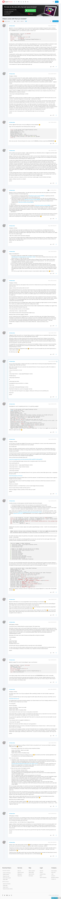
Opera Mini (5, 885)
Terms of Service (43, 877)
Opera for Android (6, 883)
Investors (53, 875)
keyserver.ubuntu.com (18, 513)
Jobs (52, 874)
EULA (41, 875)
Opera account (21, 872)
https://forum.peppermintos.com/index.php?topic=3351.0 (30, 512)
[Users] (21, 2)
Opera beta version (7, 877)
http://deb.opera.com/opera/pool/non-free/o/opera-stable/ (23, 256)
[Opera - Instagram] (11, 895)
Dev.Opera (31, 875)
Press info (53, 872)
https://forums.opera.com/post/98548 (36, 195)
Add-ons (19, 870)
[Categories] (14, 2)
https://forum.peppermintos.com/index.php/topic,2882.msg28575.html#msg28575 (25, 459)
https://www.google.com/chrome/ (16, 475)
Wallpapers (20, 874)
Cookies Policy (43, 874)
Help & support (32, 870)
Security (41, 870)
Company (53, 867)
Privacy (41, 872)
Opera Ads (20, 875)
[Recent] (17, 2)
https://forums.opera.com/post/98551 (25, 202)
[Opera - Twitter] (5, 895)
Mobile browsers (5, 881)
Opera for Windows (7, 872)
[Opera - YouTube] (7, 895)
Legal (41, 867)
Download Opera (31, 10)
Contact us (53, 879)
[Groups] (23, 2)
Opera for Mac (6, 874)
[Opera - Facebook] (3, 895)
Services (20, 867)
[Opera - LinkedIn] (9, 895)
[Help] (28, 2)
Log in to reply (55, 21)
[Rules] (25, 2)
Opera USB (5, 879)
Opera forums (31, 874)
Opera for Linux (7, 21)
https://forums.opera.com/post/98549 (32, 199)
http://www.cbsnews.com (14, 698)
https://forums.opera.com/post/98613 (42, 205)
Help (30, 867)
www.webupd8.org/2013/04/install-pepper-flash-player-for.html (25, 763)
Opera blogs (31, 872)
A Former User (12, 25)
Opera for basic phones (8, 888)
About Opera (54, 870)
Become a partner (55, 877)
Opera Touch (5, 887)
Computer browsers (6, 870)
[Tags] (19, 2)
